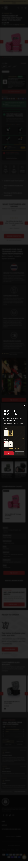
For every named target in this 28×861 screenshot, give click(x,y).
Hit (9, 453)
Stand (19, 453)
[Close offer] (24, 405)
